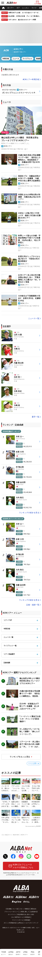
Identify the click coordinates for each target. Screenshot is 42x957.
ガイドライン (12, 914)
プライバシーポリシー (11, 911)
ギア (18, 8)
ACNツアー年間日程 (31, 79)
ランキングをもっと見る (20, 757)
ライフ (34, 8)
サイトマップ (34, 923)
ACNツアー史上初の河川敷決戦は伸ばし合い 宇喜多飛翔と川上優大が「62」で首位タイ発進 (29, 278)
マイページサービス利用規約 (21, 920)
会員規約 (33, 911)
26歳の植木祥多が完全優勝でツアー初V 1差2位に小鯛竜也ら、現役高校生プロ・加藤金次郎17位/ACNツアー (29, 159)
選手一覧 (35, 417)
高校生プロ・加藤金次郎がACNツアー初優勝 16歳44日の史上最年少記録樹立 (29, 178)
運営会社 (33, 909)
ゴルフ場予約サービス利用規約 (20, 917)
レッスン (25, 8)
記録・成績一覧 (32, 605)
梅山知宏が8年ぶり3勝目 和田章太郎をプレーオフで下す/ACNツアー (20, 139)
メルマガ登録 (37, 3)
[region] (21, 8)
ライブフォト (27, 58)
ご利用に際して (24, 911)
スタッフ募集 (24, 909)
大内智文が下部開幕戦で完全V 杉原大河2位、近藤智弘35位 (29, 298)
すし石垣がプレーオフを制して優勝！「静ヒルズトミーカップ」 (29, 731)
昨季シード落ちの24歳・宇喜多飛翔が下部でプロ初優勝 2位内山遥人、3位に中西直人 (29, 239)
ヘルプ (27, 923)
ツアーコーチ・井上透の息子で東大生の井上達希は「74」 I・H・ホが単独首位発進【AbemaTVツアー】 (29, 747)
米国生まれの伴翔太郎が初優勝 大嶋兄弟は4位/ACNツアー (29, 196)
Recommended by (31, 826)
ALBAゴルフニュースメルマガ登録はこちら (23, 866)
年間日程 (6, 58)
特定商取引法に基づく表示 (25, 914)
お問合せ (20, 923)
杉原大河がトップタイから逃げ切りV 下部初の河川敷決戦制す (29, 258)
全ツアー (10, 8)
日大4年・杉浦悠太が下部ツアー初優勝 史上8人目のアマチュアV (29, 706)
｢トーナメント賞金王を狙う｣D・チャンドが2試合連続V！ (30, 718)
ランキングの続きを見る (29, 513)
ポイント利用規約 (9, 923)
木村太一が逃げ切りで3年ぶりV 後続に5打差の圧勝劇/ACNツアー (29, 215)
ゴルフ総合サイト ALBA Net (10, 835)
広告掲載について (11, 909)
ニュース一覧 (33, 318)
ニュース (16, 58)
